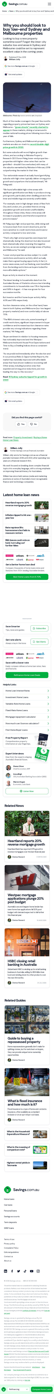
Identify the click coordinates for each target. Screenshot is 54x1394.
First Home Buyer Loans (17, 730)
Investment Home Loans (17, 697)
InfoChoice (36, 1367)
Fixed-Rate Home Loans (17, 710)
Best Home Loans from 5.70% (27, 576)
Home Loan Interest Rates (18, 690)
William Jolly (16, 448)
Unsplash (38, 115)
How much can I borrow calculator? (22, 723)
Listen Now (28, 791)
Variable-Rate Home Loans (18, 703)
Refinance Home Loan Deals (27, 675)
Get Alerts (41, 641)
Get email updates (15, 74)
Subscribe (41, 628)
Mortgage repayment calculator (21, 717)
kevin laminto (26, 115)
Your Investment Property (22, 1370)
